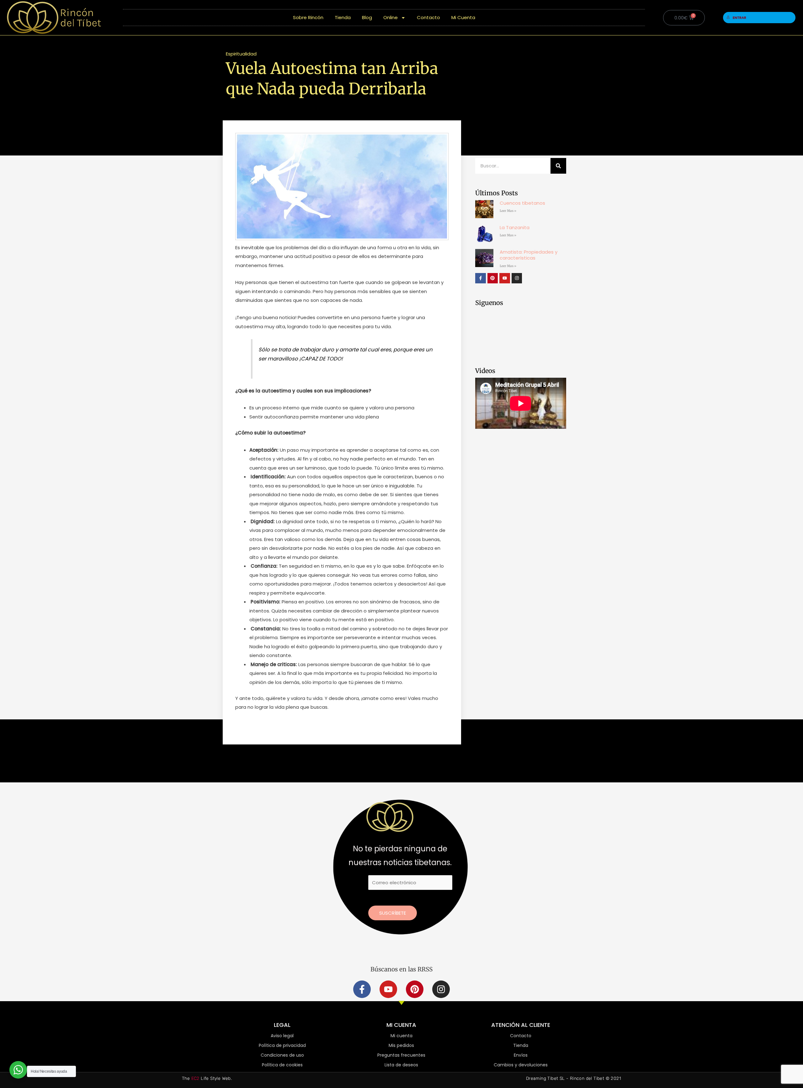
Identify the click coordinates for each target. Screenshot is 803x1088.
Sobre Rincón (308, 17)
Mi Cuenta (463, 17)
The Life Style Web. (207, 1078)
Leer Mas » (508, 211)
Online (390, 17)
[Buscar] (558, 166)
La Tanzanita (514, 227)
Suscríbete (392, 913)
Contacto (428, 17)
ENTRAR (739, 17)
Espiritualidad (241, 53)
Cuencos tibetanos (522, 203)
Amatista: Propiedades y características (528, 255)
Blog (367, 17)
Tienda (343, 17)
